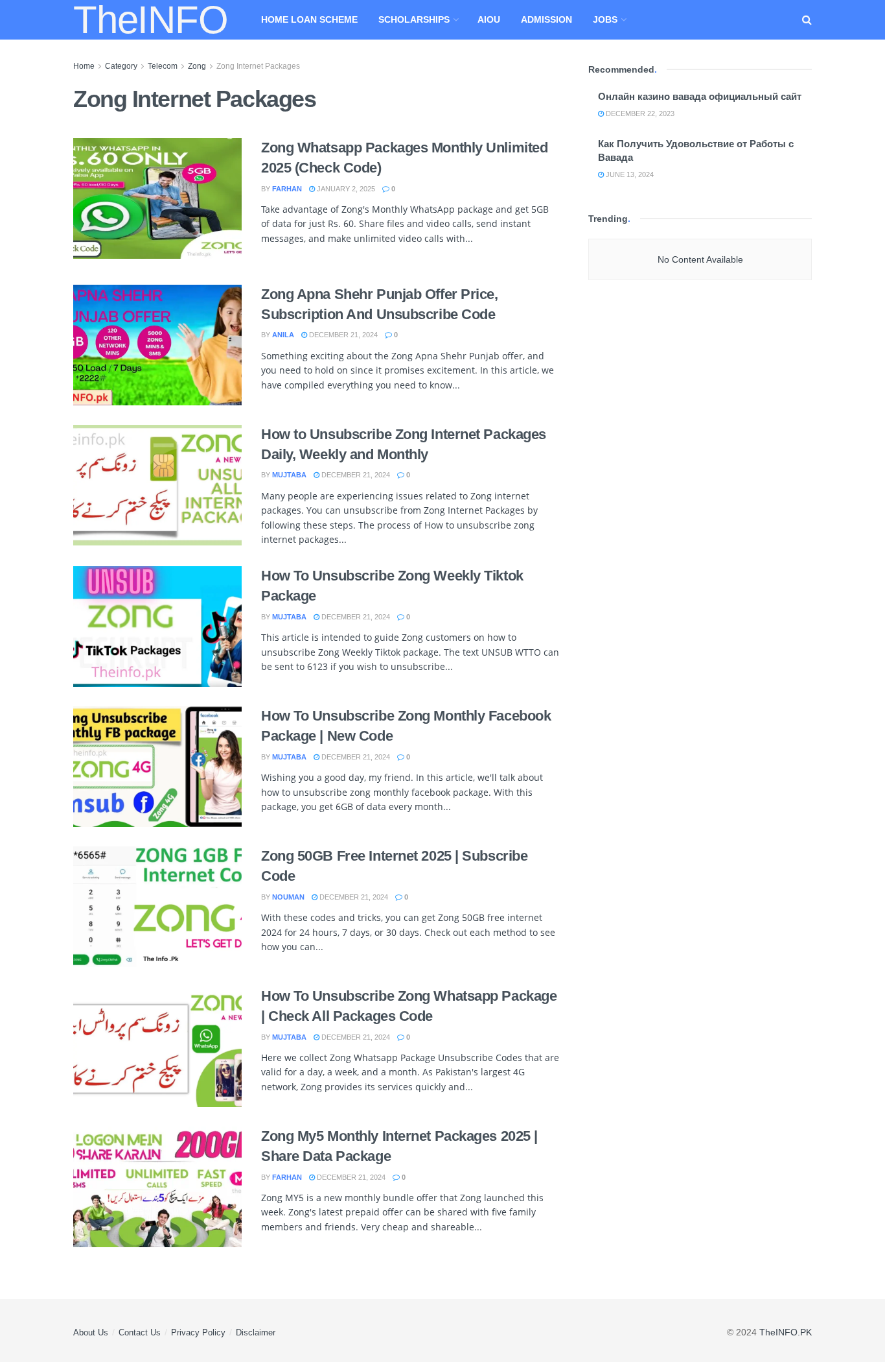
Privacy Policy (198, 1332)
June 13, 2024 (629, 174)
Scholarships (414, 19)
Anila (283, 335)
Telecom (163, 66)
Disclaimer (255, 1332)
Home (84, 66)
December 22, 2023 (639, 113)
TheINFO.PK (785, 1332)
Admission (546, 19)
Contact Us (140, 1332)
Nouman (288, 897)
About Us (90, 1332)
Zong (197, 66)
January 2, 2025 (345, 189)
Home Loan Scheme (309, 19)
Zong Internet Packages (258, 66)
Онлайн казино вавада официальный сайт (699, 96)
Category (121, 66)
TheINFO (150, 20)
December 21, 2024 (342, 335)
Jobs (605, 19)
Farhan (287, 189)
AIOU (488, 19)
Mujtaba (289, 475)
